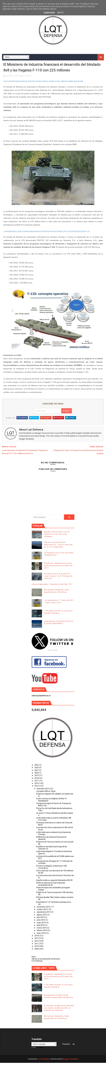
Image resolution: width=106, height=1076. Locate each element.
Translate (40, 1047)
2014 (37, 936)
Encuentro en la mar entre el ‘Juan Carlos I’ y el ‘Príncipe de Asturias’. (58, 576)
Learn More (49, 13)
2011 (37, 944)
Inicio (34, 957)
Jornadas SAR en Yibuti (45, 791)
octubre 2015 (42, 909)
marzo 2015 (42, 928)
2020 (37, 773)
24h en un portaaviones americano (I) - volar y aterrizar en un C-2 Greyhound (58, 544)
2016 (37, 783)
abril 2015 (41, 925)
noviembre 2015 (43, 907)
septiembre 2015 (44, 912)
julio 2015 (41, 917)
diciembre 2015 (43, 789)
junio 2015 (41, 920)
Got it (60, 13)
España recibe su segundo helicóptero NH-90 (54, 880)
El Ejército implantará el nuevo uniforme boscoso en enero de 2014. (58, 565)
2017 (37, 781)
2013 (37, 938)
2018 (37, 778)
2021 (37, 770)
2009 (37, 949)
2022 (37, 767)
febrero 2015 (42, 930)
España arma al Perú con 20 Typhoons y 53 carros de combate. (56, 534)
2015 (37, 786)
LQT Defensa (37, 961)
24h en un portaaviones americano (46, 959)
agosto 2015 (42, 915)
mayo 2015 (41, 923)
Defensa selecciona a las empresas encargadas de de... (50, 884)
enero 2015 (41, 933)
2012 (37, 941)
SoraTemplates (43, 1059)
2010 (37, 946)
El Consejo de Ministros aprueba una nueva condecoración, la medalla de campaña (59, 1008)
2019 (37, 775)
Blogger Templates (70, 1059)
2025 (37, 765)
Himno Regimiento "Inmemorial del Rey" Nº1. (52, 584)
